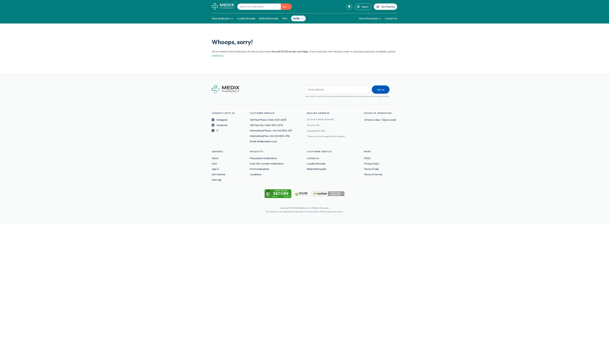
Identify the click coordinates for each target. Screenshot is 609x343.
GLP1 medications (259, 169)
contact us (217, 55)
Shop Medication (221, 18)
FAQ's (367, 158)
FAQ (284, 18)
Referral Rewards (268, 18)
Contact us (313, 158)
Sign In (215, 169)
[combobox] (259, 6)
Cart (214, 163)
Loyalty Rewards (246, 18)
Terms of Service (373, 174)
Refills (296, 18)
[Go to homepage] (223, 6)
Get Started (388, 6)
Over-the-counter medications (267, 163)
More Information (368, 18)
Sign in (365, 6)
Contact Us (391, 18)
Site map (216, 179)
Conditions (255, 174)
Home (215, 158)
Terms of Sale (371, 169)
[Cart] (349, 7)
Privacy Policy (371, 163)
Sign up (380, 89)
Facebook (222, 125)
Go (284, 6)
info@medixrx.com (267, 141)
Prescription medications (263, 158)
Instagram (222, 119)
